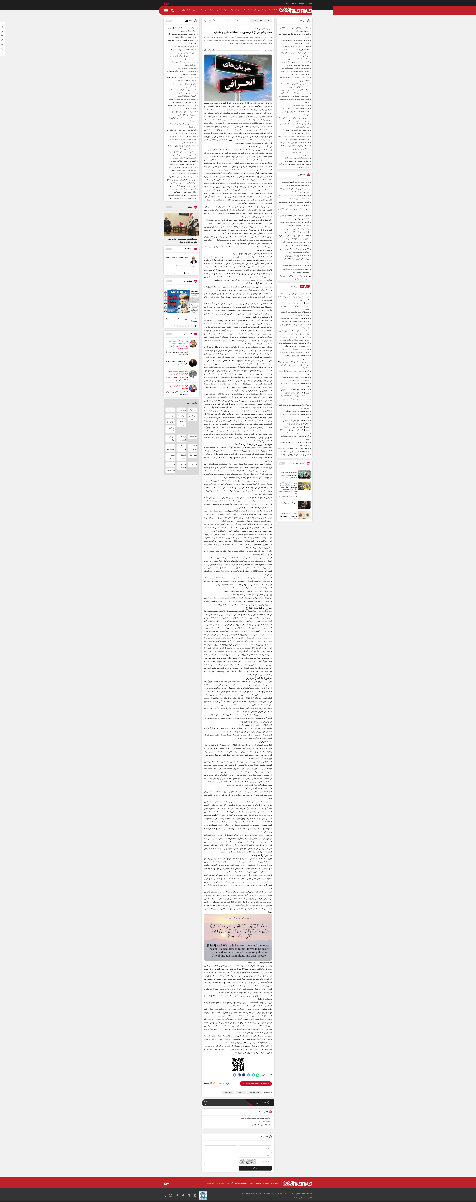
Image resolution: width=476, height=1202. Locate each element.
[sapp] (2, 45)
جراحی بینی (171, 410)
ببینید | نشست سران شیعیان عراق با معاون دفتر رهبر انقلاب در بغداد (182, 241)
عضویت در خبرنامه (241, 1183)
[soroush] (234, 1074)
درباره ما (265, 1183)
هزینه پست (182, 415)
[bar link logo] (168, 4)
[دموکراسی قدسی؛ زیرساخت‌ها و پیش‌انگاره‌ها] (189, 260)
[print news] (205, 20)
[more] (282, 463)
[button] (187, 273)
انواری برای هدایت (264, 1121)
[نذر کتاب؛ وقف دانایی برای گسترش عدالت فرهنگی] (193, 390)
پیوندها (258, 1183)
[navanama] (309, 3)
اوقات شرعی (220, 1183)
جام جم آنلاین (258, 103)
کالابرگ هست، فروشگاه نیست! (288, 496)
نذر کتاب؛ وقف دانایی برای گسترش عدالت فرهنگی (177, 393)
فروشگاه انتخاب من (182, 438)
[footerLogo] (297, 1183)
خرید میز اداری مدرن (182, 466)
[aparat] (2, 41)
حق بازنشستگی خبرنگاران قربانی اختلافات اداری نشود (177, 378)
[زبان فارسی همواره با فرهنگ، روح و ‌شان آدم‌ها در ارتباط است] (193, 363)
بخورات (172, 415)
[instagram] (2, 27)
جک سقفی (193, 464)
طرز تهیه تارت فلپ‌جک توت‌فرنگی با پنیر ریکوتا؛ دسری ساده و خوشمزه (293, 277)
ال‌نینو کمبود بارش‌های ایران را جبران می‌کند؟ (177, 353)
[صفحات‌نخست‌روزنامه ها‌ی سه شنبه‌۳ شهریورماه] (181, 301)
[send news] (210, 20)
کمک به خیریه (194, 448)
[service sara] (301, 3)
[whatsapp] (258, 1074)
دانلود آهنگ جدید (182, 423)
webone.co (193, 437)
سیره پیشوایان (254, 1092)
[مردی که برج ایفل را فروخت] (304, 505)
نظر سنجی (210, 1183)
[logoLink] (295, 10)
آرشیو (251, 1183)
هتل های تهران (172, 438)
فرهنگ (268, 20)
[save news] (214, 20)
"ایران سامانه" (297, 1197)
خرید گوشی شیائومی (193, 417)
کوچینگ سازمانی (183, 457)
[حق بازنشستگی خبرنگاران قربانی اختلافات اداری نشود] (193, 375)
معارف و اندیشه (257, 20)
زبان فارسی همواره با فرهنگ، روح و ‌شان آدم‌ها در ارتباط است (177, 362)
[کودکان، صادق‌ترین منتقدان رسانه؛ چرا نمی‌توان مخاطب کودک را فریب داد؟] (304, 474)
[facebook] (243, 1074)
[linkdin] (239, 1074)
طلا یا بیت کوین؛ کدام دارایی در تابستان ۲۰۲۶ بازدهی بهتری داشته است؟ (288, 516)
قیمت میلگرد (170, 464)
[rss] (2, 49)
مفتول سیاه (193, 455)
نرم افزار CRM (172, 429)
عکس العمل (228, 1092)
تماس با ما (274, 1183)
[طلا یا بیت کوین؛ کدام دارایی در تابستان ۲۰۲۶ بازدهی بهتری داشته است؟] (304, 515)
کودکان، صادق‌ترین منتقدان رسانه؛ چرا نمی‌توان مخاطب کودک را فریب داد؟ (289, 475)
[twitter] (2, 36)
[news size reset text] (209, 50)
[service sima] (294, 3)
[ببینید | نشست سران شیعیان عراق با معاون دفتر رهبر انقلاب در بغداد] (181, 224)
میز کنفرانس (171, 470)
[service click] (287, 3)
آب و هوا (230, 1183)
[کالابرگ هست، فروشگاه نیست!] (304, 490)
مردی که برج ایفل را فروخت (288, 503)
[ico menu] (166, 10)
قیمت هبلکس (172, 457)
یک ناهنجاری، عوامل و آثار (261, 1124)
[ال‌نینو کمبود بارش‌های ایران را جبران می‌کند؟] (193, 348)
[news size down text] (213, 50)
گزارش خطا (208, 1083)
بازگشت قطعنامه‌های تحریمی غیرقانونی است (255, 1118)
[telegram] (2, 32)
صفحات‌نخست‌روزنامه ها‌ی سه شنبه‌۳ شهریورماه (181, 320)
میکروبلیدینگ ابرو (181, 448)
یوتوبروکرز (183, 410)
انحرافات (240, 1092)
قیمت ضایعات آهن (171, 448)
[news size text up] (205, 50)
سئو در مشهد (170, 421)
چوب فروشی (193, 410)
